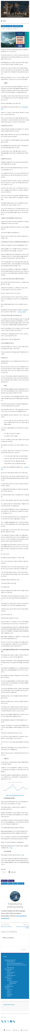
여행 (16, 883)
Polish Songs (12, 983)
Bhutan (5, 883)
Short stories (10, 967)
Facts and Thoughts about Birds (14, 963)
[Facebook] (11, 1021)
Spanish (8, 984)
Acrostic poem (10, 961)
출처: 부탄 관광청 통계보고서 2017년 (15, 795)
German (8, 978)
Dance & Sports (8, 969)
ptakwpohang (18, 26)
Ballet (8, 970)
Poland (8, 995)
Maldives (9, 994)
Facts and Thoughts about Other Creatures (16, 964)
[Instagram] (5, 1021)
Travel (21, 883)
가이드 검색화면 (22, 311)
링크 (11, 847)
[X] (8, 1021)
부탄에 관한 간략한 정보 (6, 925)
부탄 (11, 883)
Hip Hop (9, 973)
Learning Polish (12, 981)
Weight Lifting (10, 975)
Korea (8, 992)
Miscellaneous (8, 986)
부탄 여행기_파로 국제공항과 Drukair (22, 926)
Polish (8, 980)
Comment (23, 949)
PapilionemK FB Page (8, 1004)
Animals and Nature (9, 960)
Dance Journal (10, 972)
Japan (8, 991)
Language (7, 976)
